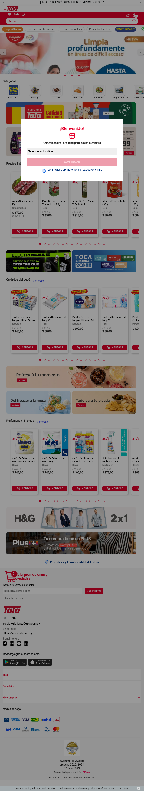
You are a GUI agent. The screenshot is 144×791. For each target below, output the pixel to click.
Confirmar (72, 161)
